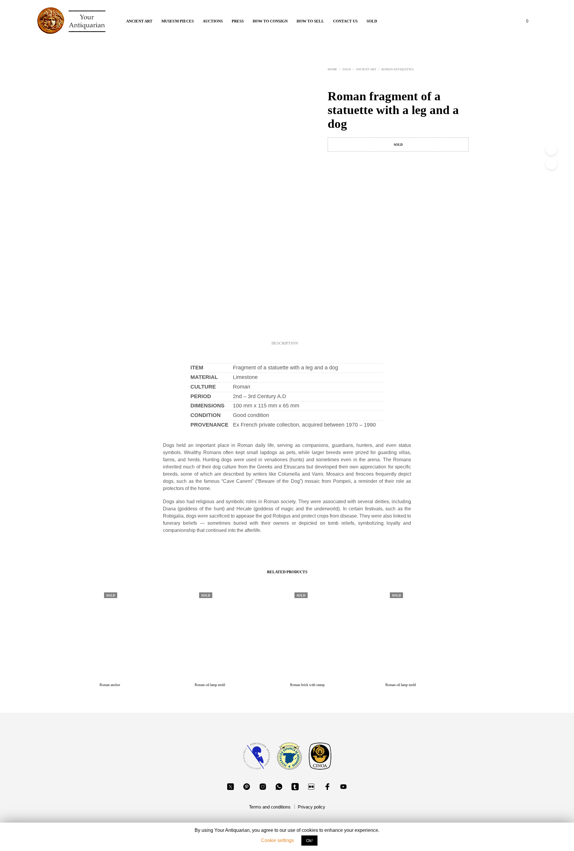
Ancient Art (139, 21)
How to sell (310, 21)
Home (332, 69)
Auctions (213, 21)
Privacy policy (311, 806)
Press (238, 21)
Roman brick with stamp (307, 685)
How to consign (270, 21)
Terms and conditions (270, 806)
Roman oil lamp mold (210, 685)
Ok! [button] (309, 840)
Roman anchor (110, 685)
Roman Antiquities (397, 69)
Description (284, 343)
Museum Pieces (177, 21)
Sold (372, 21)
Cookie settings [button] (277, 840)
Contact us (345, 21)
